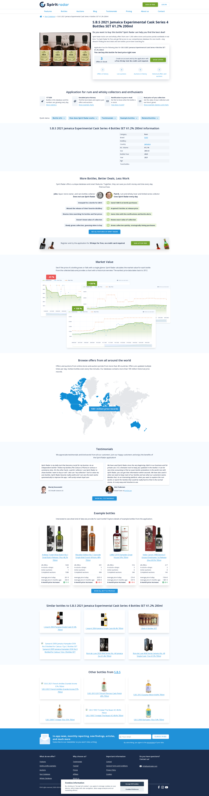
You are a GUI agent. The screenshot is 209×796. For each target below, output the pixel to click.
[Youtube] (167, 787)
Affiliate (75, 774)
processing (151, 742)
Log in (164, 4)
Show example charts (86, 105)
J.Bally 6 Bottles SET (149, 628)
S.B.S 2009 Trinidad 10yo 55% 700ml (60, 720)
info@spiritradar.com (150, 766)
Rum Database (50, 16)
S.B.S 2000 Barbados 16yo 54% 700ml (149, 720)
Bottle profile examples (48, 766)
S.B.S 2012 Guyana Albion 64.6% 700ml (148, 695)
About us (145, 11)
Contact (161, 11)
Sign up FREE (150, 4)
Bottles (64, 11)
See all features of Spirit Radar (104, 232)
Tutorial (75, 766)
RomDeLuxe (128, 491)
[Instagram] (163, 787)
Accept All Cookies (132, 784)
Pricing (129, 11)
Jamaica (147, 144)
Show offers (158, 60)
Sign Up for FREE (140, 243)
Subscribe (160, 737)
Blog (95, 11)
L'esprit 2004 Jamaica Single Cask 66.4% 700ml (104, 628)
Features (48, 11)
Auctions (80, 11)
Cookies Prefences (132, 789)
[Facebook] (159, 787)
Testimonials (111, 11)
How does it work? (117, 105)
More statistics (51, 105)
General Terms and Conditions (117, 766)
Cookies (109, 774)
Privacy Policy (111, 770)
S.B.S (146, 138)
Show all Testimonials (104, 498)
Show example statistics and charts (156, 105)
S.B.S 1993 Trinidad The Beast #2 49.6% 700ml (104, 715)
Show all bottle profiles (104, 591)
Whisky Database (46, 778)
